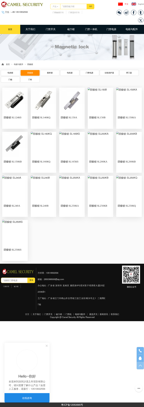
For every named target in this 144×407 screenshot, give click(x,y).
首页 (10, 29)
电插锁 (10, 73)
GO (90, 6)
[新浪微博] (126, 12)
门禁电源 (111, 29)
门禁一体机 (91, 29)
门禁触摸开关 (58, 12)
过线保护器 (109, 73)
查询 (31, 280)
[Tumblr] (140, 12)
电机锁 (70, 73)
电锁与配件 (132, 29)
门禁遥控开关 (74, 12)
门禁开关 (51, 29)
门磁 (10, 80)
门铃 (30, 80)
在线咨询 (27, 398)
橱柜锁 (50, 73)
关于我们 (30, 29)
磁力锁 (71, 29)
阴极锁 (30, 73)
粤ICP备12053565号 (72, 404)
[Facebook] (133, 12)
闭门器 (129, 73)
